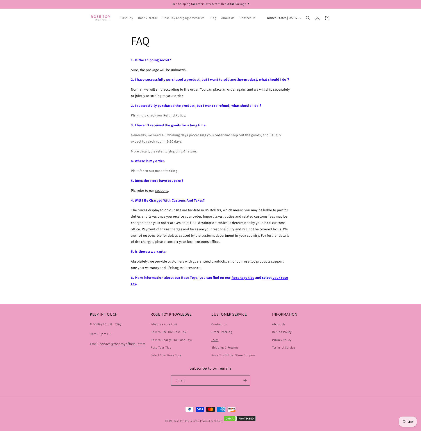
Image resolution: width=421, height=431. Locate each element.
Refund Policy (174, 115)
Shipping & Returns (225, 347)
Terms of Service (283, 347)
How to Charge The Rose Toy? (171, 340)
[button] (308, 18)
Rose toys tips (243, 277)
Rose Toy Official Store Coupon (233, 355)
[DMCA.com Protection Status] (239, 420)
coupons (161, 190)
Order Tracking (221, 332)
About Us (278, 324)
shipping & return (182, 151)
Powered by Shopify (211, 420)
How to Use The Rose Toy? (169, 332)
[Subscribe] (245, 380)
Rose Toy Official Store (187, 420)
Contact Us (219, 324)
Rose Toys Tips (161, 347)
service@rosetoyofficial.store (123, 344)
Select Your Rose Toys (166, 355)
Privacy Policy (281, 340)
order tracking (166, 170)
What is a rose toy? (164, 324)
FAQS (214, 340)
